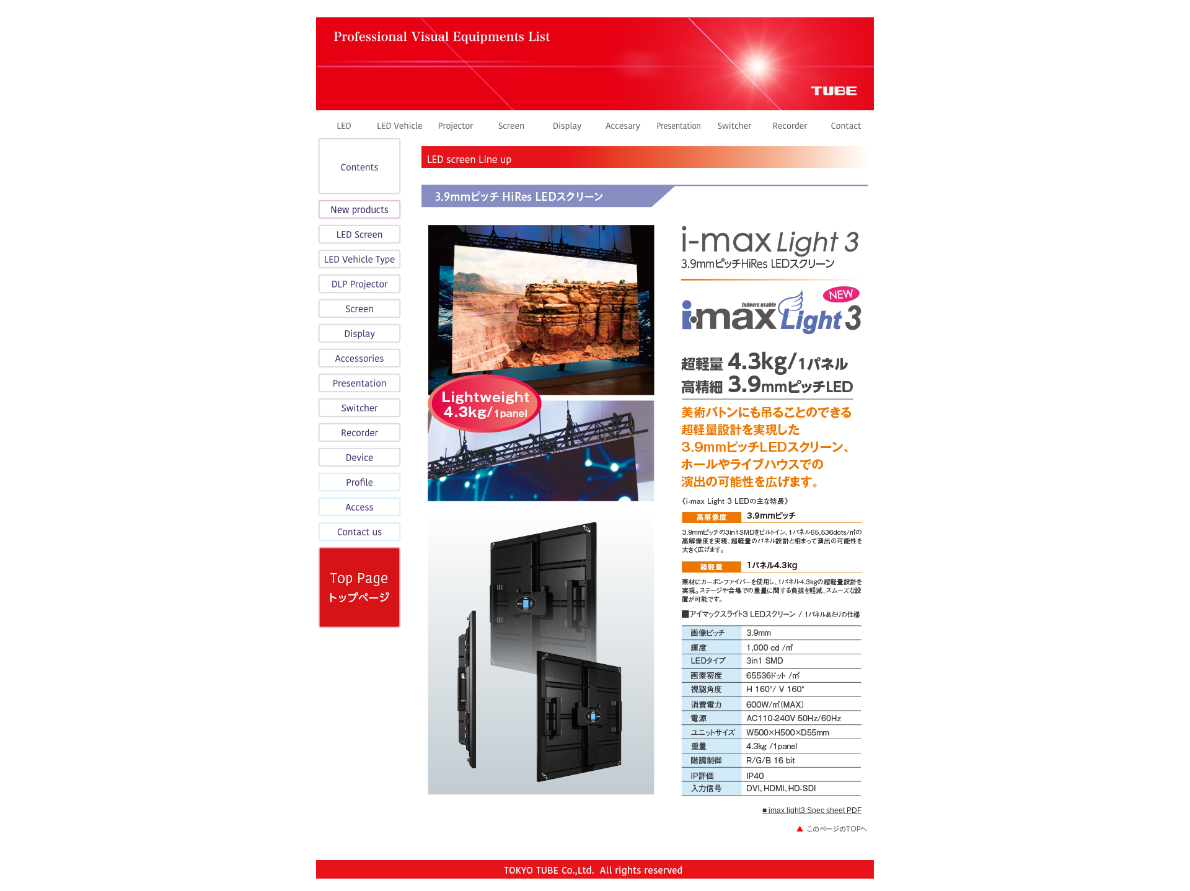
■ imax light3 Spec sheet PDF (812, 810)
